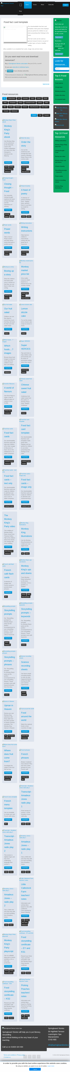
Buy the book (59, 54)
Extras (35, 4)
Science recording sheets (25, 666)
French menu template (8, 804)
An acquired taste (60, 99)
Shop (20, 11)
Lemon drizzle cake (24, 312)
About (42, 4)
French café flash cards (8, 574)
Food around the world (26, 716)
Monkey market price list (25, 270)
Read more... (59, 37)
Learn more (50, 1066)
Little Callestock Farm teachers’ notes (26, 891)
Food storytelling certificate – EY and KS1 (26, 944)
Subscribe (51, 4)
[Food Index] (58, 20)
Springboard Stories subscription (18, 63)
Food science (59, 83)
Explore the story (60, 95)
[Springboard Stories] (9, 4)
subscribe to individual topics (20, 67)
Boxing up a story (60, 156)
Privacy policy (21, 1055)
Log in (10, 71)
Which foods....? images (8, 349)
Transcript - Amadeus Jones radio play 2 (9, 843)
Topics (27, 4)
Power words (59, 176)
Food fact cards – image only (26, 483)
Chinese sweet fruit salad (26, 388)
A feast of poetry (60, 166)
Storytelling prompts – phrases (9, 661)
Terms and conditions (10, 1055)
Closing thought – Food (8, 187)
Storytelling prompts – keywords (26, 613)
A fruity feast (58, 87)
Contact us (7, 1057)
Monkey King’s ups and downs (26, 569)
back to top (46, 84)
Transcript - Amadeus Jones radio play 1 (26, 799)
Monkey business (60, 91)
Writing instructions (60, 140)
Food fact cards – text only (8, 479)
